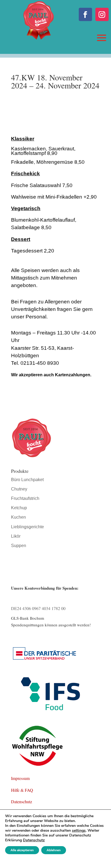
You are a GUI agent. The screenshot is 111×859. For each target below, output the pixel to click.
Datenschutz (21, 801)
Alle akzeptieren (22, 850)
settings (79, 830)
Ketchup (19, 507)
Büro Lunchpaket (27, 479)
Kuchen (18, 517)
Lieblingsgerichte (27, 527)
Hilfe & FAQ (22, 790)
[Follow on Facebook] (85, 14)
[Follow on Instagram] (102, 14)
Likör (15, 536)
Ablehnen (54, 850)
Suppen (18, 545)
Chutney (19, 489)
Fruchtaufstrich (25, 498)
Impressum (20, 778)
